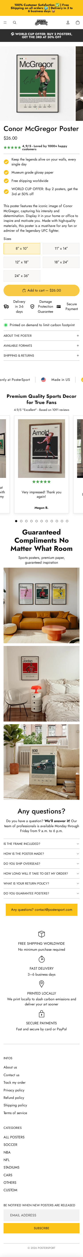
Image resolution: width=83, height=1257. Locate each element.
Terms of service (15, 1112)
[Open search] (14, 22)
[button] (16, 521)
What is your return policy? (26, 883)
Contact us (11, 1074)
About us (10, 1067)
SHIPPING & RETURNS (19, 355)
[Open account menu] (68, 22)
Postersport (46, 1248)
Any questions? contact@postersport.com (41, 909)
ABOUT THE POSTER (18, 335)
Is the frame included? (22, 844)
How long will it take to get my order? (36, 873)
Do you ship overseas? (22, 863)
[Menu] (5, 22)
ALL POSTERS (14, 1137)
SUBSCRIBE (41, 1228)
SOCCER (10, 1144)
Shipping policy (15, 1105)
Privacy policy (14, 1090)
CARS (8, 1175)
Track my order (14, 1082)
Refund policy (14, 1097)
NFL (7, 1159)
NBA (7, 1152)
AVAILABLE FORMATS (18, 345)
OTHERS (10, 1182)
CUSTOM (10, 1190)
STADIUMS (11, 1167)
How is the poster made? (24, 853)
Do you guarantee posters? (26, 893)
